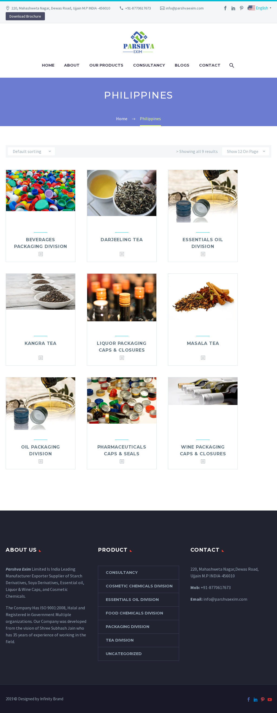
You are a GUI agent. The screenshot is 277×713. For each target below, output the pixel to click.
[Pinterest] (242, 8)
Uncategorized (124, 653)
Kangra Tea (41, 343)
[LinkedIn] (233, 8)
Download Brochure (25, 16)
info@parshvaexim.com (185, 8)
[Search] (231, 65)
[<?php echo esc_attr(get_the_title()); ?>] (40, 254)
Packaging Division (127, 626)
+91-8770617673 (138, 8)
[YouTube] (270, 699)
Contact (209, 65)
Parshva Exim (18, 569)
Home (48, 65)
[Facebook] (225, 8)
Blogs (182, 65)
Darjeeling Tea (122, 239)
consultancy (122, 572)
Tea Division (120, 640)
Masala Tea (203, 343)
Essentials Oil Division (132, 599)
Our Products (106, 65)
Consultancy (149, 65)
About (72, 65)
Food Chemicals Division (134, 613)
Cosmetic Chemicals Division (139, 586)
